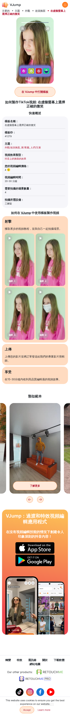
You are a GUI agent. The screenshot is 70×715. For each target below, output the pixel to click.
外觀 (27, 10)
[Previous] (30, 499)
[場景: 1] (19, 259)
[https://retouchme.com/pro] (35, 678)
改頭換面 (40, 10)
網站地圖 (35, 664)
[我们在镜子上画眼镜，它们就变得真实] (21, 605)
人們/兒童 (36, 147)
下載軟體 (59, 660)
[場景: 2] (50, 259)
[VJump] (11, 5)
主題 (17, 10)
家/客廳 (25, 147)
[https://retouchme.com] (50, 672)
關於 (45, 660)
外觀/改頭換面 (12, 147)
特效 (19, 660)
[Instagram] (30, 691)
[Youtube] (51, 691)
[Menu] (65, 5)
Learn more (44, 709)
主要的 (6, 10)
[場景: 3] (19, 313)
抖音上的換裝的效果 (15, 158)
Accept (27, 710)
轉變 (8, 660)
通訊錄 (32, 660)
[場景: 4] (50, 313)
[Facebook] (40, 691)
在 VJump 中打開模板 (35, 91)
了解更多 (35, 485)
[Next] (40, 499)
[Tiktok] (20, 691)
